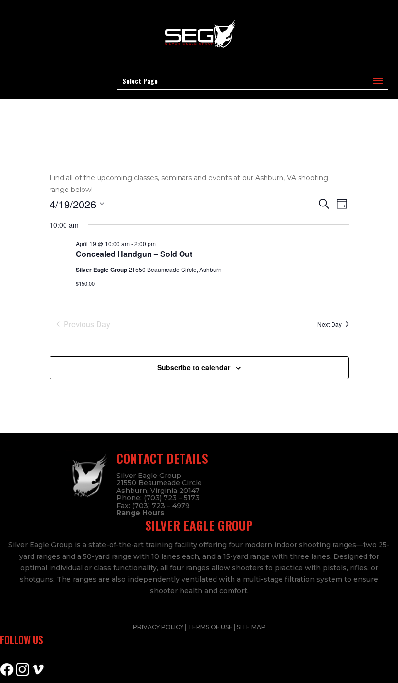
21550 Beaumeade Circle (159, 482)
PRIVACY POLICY (159, 627)
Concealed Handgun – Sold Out (134, 253)
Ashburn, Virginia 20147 (157, 490)
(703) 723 (148, 505)
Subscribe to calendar (193, 367)
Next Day (329, 324)
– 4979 (177, 505)
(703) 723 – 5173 (171, 497)
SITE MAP (251, 627)
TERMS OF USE (211, 627)
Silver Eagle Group (148, 475)
